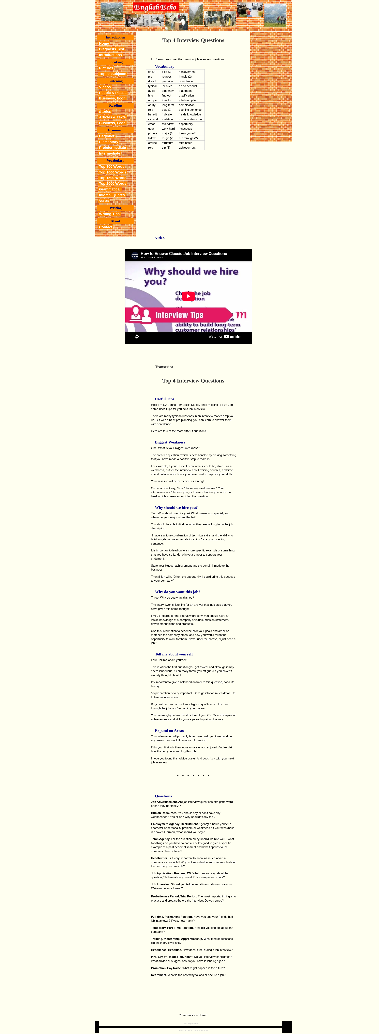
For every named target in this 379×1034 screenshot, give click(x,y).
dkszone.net (184, 1030)
